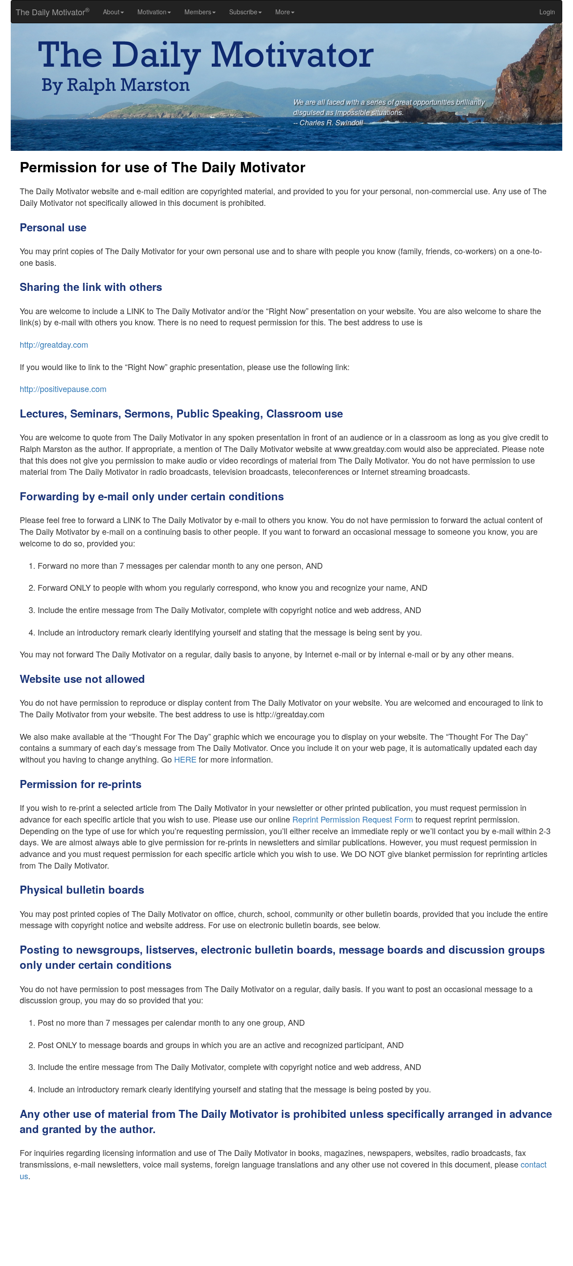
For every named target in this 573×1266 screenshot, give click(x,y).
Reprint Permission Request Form (352, 819)
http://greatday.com (54, 344)
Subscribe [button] (243, 11)
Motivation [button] (152, 11)
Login (547, 11)
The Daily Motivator (50, 11)
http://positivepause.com (63, 388)
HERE (185, 759)
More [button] (282, 11)
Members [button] (197, 11)
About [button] (111, 11)
